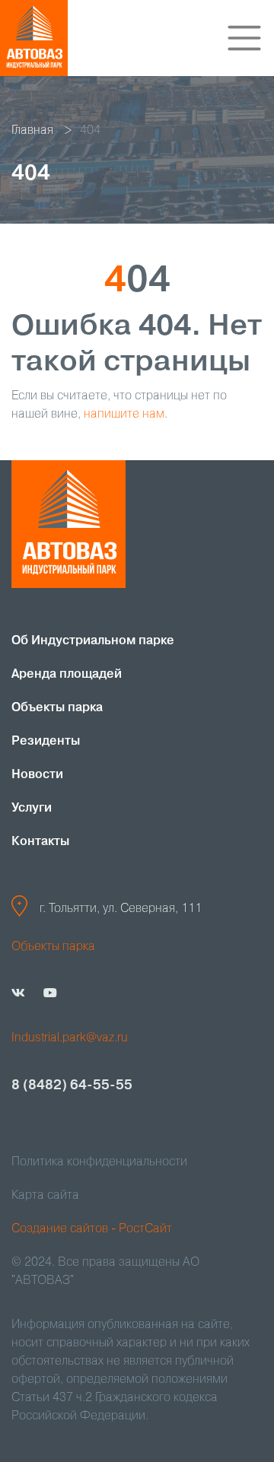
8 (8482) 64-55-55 (71, 1085)
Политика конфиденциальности (99, 1162)
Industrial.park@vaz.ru (69, 1038)
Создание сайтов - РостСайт (91, 1229)
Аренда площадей (66, 674)
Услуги (31, 808)
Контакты (40, 842)
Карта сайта (45, 1195)
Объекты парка (57, 708)
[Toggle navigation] (244, 38)
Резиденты (45, 741)
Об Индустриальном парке (92, 641)
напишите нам (124, 414)
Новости (37, 775)
